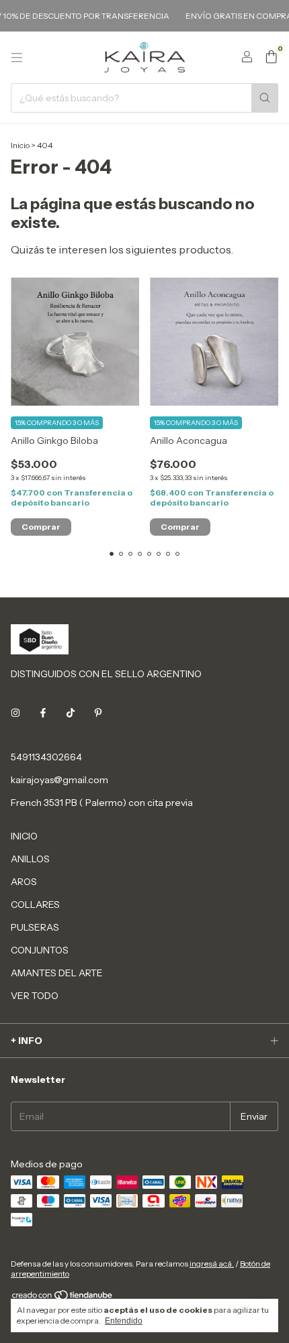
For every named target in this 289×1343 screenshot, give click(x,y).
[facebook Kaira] (43, 713)
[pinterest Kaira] (98, 713)
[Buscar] (264, 98)
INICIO (24, 836)
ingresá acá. (212, 1264)
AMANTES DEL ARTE (57, 973)
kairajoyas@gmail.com (59, 780)
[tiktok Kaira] (70, 713)
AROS (24, 882)
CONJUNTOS (40, 950)
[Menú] (17, 58)
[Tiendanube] (63, 1298)
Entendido (123, 1321)
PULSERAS (35, 927)
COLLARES (35, 904)
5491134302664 (46, 757)
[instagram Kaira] (15, 713)
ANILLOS (30, 859)
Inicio (20, 145)
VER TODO (34, 996)
